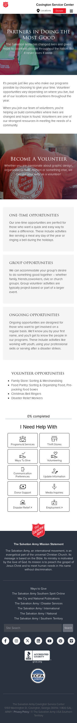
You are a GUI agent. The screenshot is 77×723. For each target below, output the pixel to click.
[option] (38, 42)
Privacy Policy (21, 712)
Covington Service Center (55, 5)
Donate (59, 10)
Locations (45, 10)
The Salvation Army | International (39, 608)
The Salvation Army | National (38, 613)
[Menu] (70, 10)
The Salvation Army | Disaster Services (38, 603)
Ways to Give (38, 588)
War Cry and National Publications (39, 598)
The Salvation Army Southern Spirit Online (38, 593)
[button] (23, 440)
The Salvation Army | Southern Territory (38, 618)
